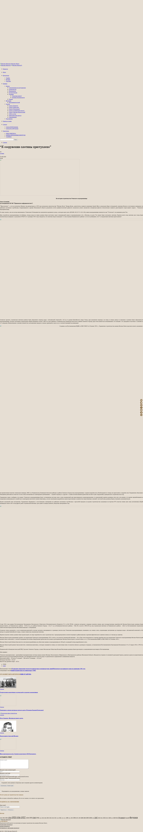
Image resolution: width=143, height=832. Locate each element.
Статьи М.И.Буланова (12, 127)
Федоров (134, 817)
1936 (18, 817)
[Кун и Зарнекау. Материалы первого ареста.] (8, 713)
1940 (34, 818)
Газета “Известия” (14, 107)
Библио (5, 83)
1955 (53, 817)
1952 (50, 817)
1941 (37, 818)
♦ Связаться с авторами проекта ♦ (9, 828)
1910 (1, 817)
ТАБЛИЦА (9, 137)
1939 (30, 818)
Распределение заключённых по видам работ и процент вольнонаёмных (19, 692)
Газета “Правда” (13, 106)
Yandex (8, 78)
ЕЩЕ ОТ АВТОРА (25, 674)
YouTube (8, 81)
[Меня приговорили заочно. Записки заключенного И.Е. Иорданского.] (8, 749)
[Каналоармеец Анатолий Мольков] (8, 731)
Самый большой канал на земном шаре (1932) (23, 670)
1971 (65, 817)
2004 (90, 818)
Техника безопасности (18, 97)
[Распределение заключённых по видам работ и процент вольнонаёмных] (8, 687)
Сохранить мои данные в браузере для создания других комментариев (21, 783)
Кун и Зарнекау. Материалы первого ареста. (11, 718)
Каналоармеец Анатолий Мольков (9, 736)
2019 (112, 817)
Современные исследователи (17, 88)
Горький (127, 817)
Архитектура (12, 89)
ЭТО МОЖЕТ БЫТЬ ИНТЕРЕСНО (10, 674)
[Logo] (5, 65)
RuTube (8, 79)
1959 (58, 817)
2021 (117, 817)
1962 (60, 817)
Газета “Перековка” (14, 109)
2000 (82, 817)
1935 (14, 817)
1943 (40, 817)
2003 (87, 818)
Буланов (122, 817)
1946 (45, 817)
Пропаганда (12, 91)
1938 (27, 818)
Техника (11, 94)
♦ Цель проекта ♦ (5, 826)
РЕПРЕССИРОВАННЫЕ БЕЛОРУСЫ (15, 135)
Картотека (6, 131)
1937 (23, 817)
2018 (109, 817)
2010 (99, 817)
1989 (67, 817)
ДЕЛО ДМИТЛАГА (11, 133)
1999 (79, 817)
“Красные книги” (17, 96)
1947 (47, 817)
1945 (43, 817)
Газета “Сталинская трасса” (17, 110)
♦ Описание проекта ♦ (6, 824)
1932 (3, 817)
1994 (74, 818)
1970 (62, 817)
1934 (9, 818)
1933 (6, 818)
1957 (55, 817)
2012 (104, 818)
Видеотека (6, 75)
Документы (9, 119)
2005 (93, 817)
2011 (102, 817)
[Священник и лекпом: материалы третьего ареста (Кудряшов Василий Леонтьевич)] (8, 705)
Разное (11, 99)
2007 (96, 818)
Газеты (8, 104)
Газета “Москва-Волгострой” (17, 112)
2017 (107, 817)
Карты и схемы (7, 121)
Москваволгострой (14, 102)
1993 (72, 817)
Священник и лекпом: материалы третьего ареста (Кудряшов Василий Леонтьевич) (22, 710)
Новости (5, 69)
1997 (77, 817)
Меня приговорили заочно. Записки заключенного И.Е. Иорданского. (18, 754)
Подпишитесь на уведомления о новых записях (15, 791)
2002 (84, 817)
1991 (69, 817)
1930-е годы (12, 114)
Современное (13, 117)
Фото (4, 72)
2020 (4, 666)
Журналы (8, 101)
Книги (8, 86)
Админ (2, 153)
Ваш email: (3, 805)
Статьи (5, 124)
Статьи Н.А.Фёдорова (12, 128)
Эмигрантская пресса (15, 115)
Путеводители (13, 92)
